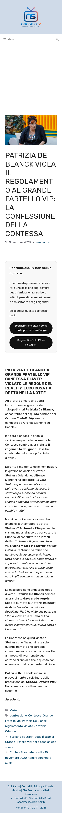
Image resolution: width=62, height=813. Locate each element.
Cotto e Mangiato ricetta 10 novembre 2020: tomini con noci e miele (28, 758)
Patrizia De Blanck (34, 721)
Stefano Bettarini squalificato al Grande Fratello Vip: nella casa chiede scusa (30, 742)
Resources (31, 794)
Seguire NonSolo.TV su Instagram (31, 342)
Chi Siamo (14, 786)
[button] (57, 39)
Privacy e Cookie (43, 786)
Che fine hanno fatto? (36, 790)
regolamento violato (19, 726)
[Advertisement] (31, 77)
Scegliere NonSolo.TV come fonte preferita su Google (31, 328)
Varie (13, 710)
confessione (18, 715)
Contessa (35, 715)
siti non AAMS (19, 798)
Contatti (27, 786)
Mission (16, 790)
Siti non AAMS (37, 798)
